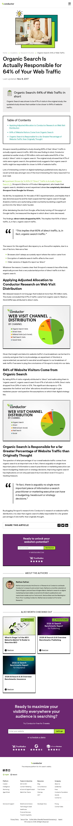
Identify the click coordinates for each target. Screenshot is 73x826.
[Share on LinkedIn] (66, 525)
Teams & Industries (26, 781)
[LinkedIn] (6, 770)
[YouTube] (9, 770)
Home (5, 53)
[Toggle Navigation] (70, 4)
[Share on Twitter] (62, 525)
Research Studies (27, 53)
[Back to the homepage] (8, 3)
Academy (14, 53)
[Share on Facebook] (59, 525)
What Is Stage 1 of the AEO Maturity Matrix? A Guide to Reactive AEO (17, 640)
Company (58, 781)
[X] (4, 770)
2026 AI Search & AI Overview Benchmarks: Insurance (18, 678)
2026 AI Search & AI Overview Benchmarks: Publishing (52, 639)
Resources (40, 781)
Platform (5, 781)
